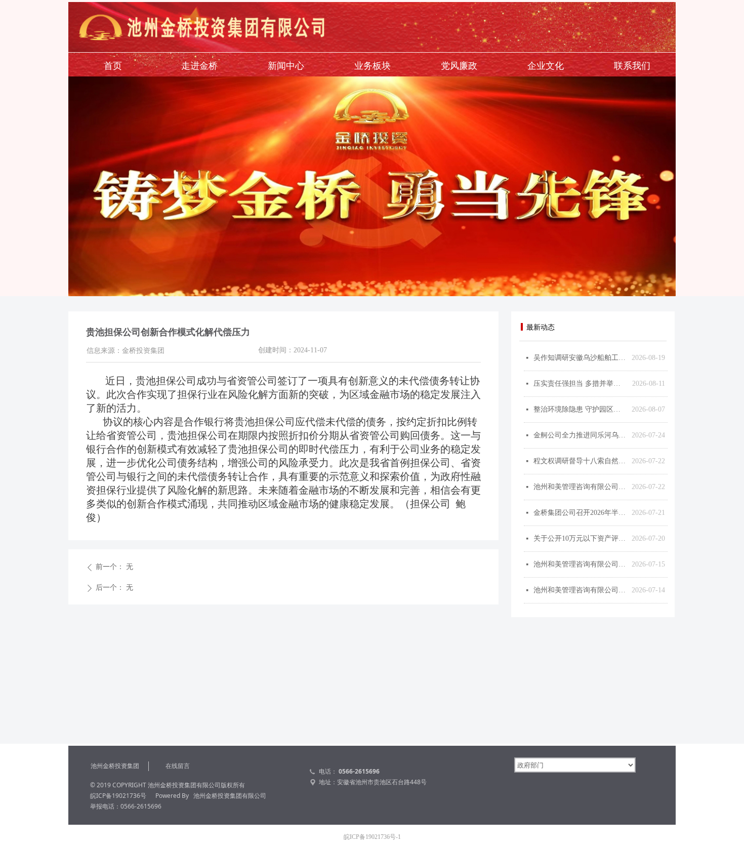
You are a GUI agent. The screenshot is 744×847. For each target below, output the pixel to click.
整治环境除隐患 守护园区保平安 (580, 409)
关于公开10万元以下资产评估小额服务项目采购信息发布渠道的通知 (580, 538)
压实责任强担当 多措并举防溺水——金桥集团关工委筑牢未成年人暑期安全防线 (580, 383)
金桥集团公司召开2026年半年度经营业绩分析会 (580, 512)
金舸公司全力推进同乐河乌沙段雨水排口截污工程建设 (580, 435)
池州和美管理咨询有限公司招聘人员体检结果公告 (580, 590)
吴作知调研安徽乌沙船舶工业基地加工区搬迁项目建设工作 (580, 357)
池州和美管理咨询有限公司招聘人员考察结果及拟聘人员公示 (580, 487)
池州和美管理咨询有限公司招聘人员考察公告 (580, 564)
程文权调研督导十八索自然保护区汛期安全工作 (580, 461)
